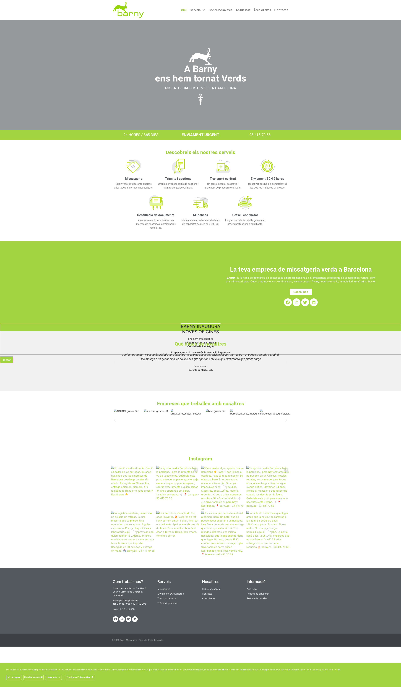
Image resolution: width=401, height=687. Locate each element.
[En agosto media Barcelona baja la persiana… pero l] (178, 488)
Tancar (7, 359)
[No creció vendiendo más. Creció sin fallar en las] (133, 488)
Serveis (195, 10)
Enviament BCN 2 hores (267, 179)
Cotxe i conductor (245, 215)
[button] (114, 362)
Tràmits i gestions (178, 179)
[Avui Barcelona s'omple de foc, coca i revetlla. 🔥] (178, 533)
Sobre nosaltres (220, 10)
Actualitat (243, 10)
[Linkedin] (314, 302)
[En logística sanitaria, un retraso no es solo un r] (133, 533)
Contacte (281, 10)
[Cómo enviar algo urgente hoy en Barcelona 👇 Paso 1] (223, 488)
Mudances (200, 215)
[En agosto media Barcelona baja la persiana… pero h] (268, 488)
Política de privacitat (258, 593)
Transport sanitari (223, 179)
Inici (183, 10)
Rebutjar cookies (32, 677)
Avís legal (252, 588)
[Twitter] (305, 302)
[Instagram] (296, 302)
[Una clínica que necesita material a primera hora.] (223, 533)
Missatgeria (133, 179)
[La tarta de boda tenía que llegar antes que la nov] (268, 533)
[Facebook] (288, 302)
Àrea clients (262, 10)
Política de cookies (257, 598)
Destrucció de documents (155, 215)
